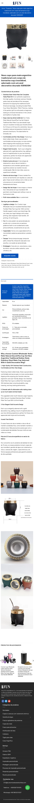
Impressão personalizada (10, 761)
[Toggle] (30, 717)
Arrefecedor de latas (9, 731)
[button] (2, 3)
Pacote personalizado (9, 775)
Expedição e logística (9, 758)
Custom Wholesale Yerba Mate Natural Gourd (18, 263)
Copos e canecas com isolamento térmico (16, 714)
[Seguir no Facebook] (2, 701)
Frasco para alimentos (9, 727)
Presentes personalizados (10, 771)
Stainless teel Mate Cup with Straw (21, 265)
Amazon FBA (7, 751)
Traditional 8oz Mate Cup (7, 267)
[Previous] (4, 36)
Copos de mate (10, 260)
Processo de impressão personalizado (14, 768)
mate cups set (7, 265)
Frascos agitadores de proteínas (12, 720)
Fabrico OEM (7, 754)
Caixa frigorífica (7, 741)
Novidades (6, 710)
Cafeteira (5, 734)
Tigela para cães (8, 737)
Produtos (9, 8)
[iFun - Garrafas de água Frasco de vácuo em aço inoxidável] (17, 3)
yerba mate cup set (19, 267)
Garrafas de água (8, 717)
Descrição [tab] (3, 281)
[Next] (29, 36)
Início (3, 8)
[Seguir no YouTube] (9, 701)
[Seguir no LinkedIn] (6, 701)
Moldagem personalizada (10, 764)
